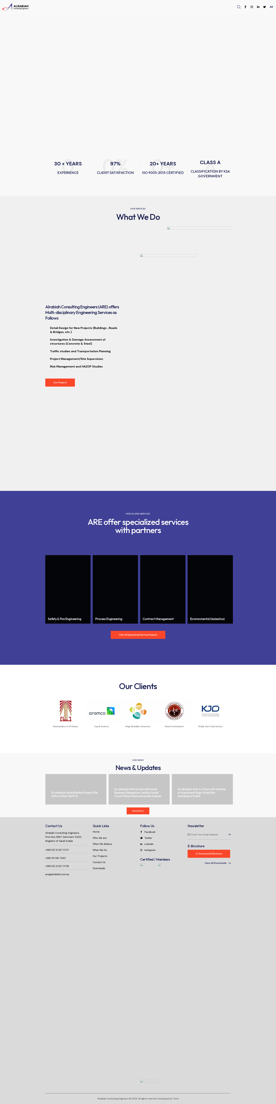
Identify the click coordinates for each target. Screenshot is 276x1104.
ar (271, 6)
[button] (45, 716)
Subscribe (228, 834)
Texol (176, 1098)
